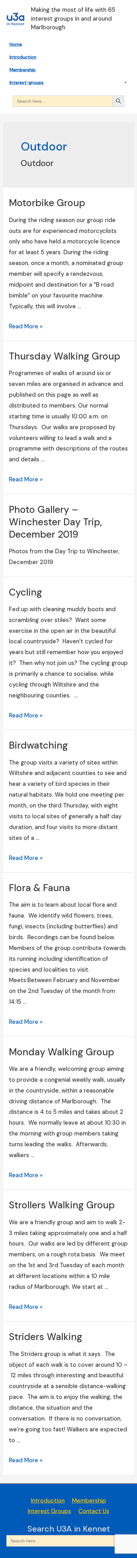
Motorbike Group (47, 203)
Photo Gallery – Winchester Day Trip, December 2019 (55, 522)
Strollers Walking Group (62, 1205)
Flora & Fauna (39, 888)
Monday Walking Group (61, 1052)
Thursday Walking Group (64, 356)
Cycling (25, 592)
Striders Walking (45, 1337)
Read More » (26, 326)
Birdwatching (38, 745)
